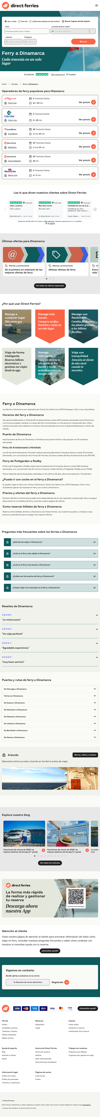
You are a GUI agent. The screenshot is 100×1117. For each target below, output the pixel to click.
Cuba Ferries (40, 1076)
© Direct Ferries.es (8, 1100)
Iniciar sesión (74, 1024)
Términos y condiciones (11, 1083)
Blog (3, 1052)
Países (4, 1024)
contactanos (86, 1105)
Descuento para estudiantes (45, 1062)
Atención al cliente (9, 1055)
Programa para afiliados (78, 1052)
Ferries (38, 1079)
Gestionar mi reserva (77, 1028)
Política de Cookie (9, 1076)
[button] (51, 542)
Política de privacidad (10, 1079)
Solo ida (24, 21)
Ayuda (4, 1059)
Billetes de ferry (8, 1038)
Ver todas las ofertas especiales (50, 286)
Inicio (4, 84)
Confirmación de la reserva (79, 1031)
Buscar (83, 41)
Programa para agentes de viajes (81, 1055)
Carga (37, 1028)
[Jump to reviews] (50, 74)
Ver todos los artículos (50, 863)
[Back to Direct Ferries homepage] (20, 5)
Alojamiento (39, 1024)
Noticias (38, 1055)
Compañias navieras (10, 1028)
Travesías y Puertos (9, 1031)
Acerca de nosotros (42, 1052)
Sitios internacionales (43, 1059)
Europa (14, 84)
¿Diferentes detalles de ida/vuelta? (46, 21)
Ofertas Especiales (9, 1035)
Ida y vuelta (11, 21)
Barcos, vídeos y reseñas (85, 755)
